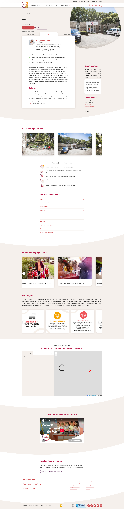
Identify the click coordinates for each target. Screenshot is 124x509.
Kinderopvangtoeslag (75, 483)
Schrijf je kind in (28, 27)
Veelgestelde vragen (75, 487)
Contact (88, 489)
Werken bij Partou (90, 479)
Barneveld (34, 13)
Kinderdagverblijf (35, 5)
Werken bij (94, 1)
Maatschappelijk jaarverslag (92, 485)
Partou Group (89, 481)
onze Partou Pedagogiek (82, 305)
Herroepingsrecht (90, 487)
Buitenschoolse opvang (50, 5)
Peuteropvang (64, 5)
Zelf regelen (73, 485)
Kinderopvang (27, 13)
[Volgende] (100, 145)
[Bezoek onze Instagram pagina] (88, 505)
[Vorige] (23, 145)
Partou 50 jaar (82, 1)
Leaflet (89, 395)
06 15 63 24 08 (87, 104)
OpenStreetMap (94, 395)
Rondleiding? (41, 27)
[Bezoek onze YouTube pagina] (95, 505)
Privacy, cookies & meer (34, 505)
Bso (48, 34)
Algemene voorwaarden (46, 505)
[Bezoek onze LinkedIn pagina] (98, 505)
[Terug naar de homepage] (24, 4)
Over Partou (74, 1)
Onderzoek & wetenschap (92, 483)
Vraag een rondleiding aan (32, 484)
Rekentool (72, 479)
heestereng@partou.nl (89, 106)
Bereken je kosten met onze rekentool (51, 471)
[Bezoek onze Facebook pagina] (91, 505)
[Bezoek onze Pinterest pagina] (101, 505)
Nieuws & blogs (73, 489)
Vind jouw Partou (29, 480)
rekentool (80, 465)
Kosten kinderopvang (75, 481)
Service (88, 1)
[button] (56, 353)
